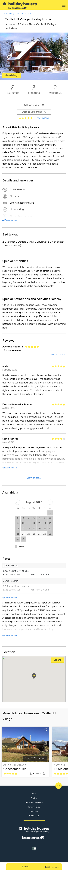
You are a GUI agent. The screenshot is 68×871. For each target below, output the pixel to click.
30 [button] (17, 539)
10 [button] (23, 523)
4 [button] (28, 518)
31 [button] (23, 539)
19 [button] (34, 528)
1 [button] (50, 513)
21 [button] (44, 528)
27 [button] (39, 534)
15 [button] (50, 523)
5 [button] (34, 518)
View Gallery (11, 75)
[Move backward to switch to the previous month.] (17, 502)
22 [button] (50, 528)
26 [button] (34, 534)
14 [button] (44, 523)
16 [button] (18, 528)
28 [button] (44, 534)
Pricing (34, 798)
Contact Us (34, 816)
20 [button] (39, 528)
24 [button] (23, 534)
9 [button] (18, 523)
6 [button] (39, 518)
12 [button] (34, 523)
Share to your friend (32, 112)
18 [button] (28, 528)
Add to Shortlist (32, 105)
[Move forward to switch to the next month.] (50, 502)
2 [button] (18, 518)
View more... (34, 477)
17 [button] (23, 528)
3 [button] (23, 518)
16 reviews (43, 118)
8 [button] (50, 518)
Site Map (34, 811)
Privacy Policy (34, 807)
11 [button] (29, 523)
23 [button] (18, 534)
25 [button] (28, 534)
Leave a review (57, 354)
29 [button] (50, 534)
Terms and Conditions (34, 802)
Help (34, 794)
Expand (57, 660)
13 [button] (39, 523)
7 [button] (44, 518)
